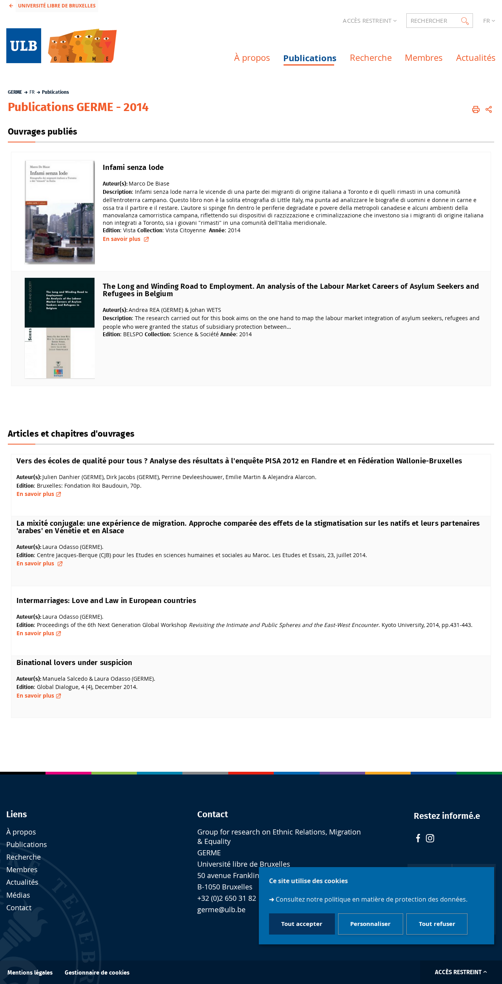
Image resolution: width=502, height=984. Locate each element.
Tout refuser (437, 924)
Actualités (22, 882)
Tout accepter (301, 924)
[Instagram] (430, 839)
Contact (18, 907)
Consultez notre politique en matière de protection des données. (371, 899)
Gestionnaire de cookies (97, 973)
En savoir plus (122, 238)
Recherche (23, 857)
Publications (26, 844)
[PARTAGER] (488, 109)
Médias (18, 895)
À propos (21, 831)
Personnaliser (370, 924)
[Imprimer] (476, 109)
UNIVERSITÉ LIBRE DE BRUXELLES (57, 5)
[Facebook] (418, 839)
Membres (22, 869)
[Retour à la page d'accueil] (63, 46)
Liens (16, 814)
